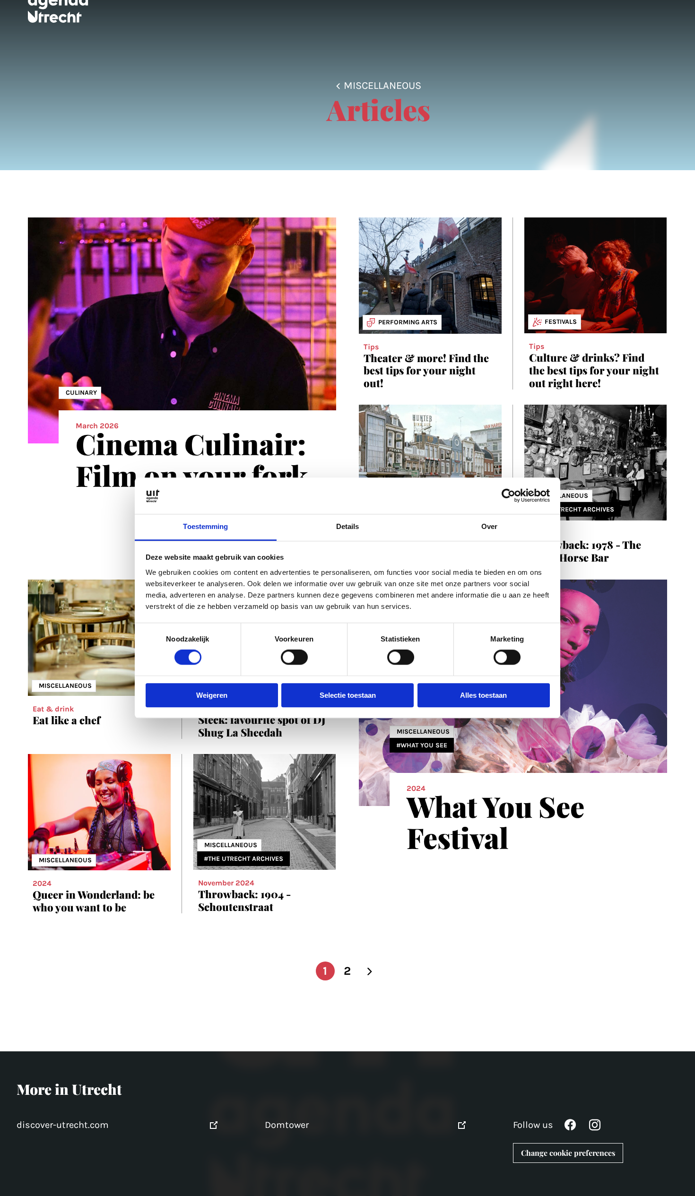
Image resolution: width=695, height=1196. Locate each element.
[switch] (294, 657)
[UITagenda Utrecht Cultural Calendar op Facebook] (570, 1127)
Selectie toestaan (348, 695)
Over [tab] (489, 526)
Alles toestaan (483, 695)
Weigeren (211, 695)
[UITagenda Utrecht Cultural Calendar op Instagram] (594, 1127)
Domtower (287, 1124)
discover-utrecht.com (63, 1124)
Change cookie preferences (568, 1153)
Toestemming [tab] (205, 526)
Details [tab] (347, 526)
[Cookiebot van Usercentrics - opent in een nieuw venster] (508, 496)
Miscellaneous (382, 85)
